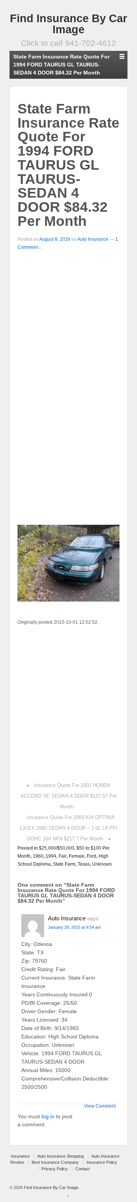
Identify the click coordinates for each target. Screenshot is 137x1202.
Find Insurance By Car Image (68, 24)
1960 (38, 856)
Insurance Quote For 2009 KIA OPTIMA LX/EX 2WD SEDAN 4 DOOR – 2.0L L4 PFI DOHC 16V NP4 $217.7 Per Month (68, 828)
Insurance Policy (101, 1162)
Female (76, 856)
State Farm (64, 864)
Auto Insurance (92, 239)
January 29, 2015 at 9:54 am (74, 927)
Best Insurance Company (55, 1162)
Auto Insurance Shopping (60, 1156)
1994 (51, 856)
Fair (63, 856)
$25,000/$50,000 (56, 848)
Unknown (102, 864)
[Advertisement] (68, 316)
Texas (84, 864)
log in (47, 1116)
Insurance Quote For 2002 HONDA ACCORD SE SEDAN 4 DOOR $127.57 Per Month (69, 795)
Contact (82, 1168)
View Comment (100, 1106)
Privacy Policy (54, 1168)
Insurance (20, 1156)
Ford (91, 856)
